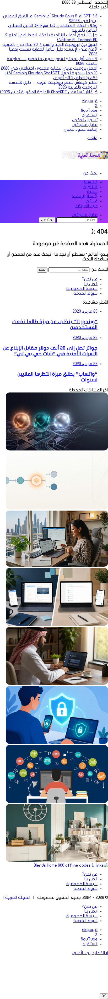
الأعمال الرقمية (85, 196)
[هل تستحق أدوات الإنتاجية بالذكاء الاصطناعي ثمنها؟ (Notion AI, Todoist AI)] (57, 624)
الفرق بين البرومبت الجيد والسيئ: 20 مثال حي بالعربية (50, 44)
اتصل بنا (91, 284)
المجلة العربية (17, 897)
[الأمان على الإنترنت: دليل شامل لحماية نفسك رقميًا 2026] (57, 742)
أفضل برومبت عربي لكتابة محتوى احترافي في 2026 (49, 68)
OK (104, 996)
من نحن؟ (90, 279)
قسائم (92, 201)
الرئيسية (90, 182)
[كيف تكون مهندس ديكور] (57, 861)
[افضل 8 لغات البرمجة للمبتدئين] (57, 801)
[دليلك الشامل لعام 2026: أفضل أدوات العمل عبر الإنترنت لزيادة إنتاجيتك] (57, 565)
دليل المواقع (86, 206)
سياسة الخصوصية (82, 289)
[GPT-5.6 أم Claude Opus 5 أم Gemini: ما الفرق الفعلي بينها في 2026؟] (57, 449)
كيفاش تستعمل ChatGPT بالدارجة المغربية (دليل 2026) (49, 92)
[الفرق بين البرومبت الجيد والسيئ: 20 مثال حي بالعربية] (57, 683)
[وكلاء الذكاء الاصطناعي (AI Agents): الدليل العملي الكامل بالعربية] (57, 508)
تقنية (92, 192)
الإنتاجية (90, 187)
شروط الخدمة (85, 293)
